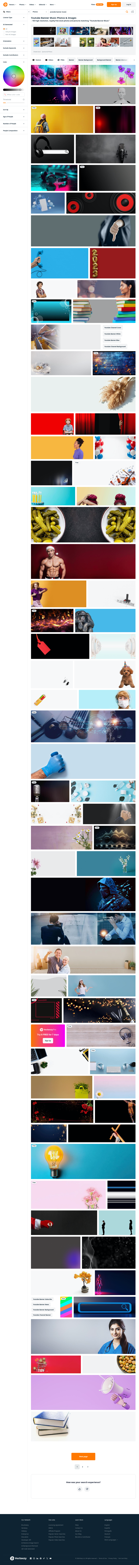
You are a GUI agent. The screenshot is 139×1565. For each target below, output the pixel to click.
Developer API (26, 1540)
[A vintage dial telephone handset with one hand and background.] (59, 263)
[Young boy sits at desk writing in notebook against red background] (52, 424)
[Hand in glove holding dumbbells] (83, 761)
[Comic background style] (46, 1010)
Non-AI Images (11, 34)
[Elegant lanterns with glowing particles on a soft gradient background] (49, 1133)
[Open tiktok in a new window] (44, 1558)
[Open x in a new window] (47, 1558)
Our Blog (78, 1534)
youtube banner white (112, 334)
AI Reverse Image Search (30, 1543)
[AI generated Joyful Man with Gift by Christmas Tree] (83, 561)
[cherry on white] (52, 674)
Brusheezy (25, 1525)
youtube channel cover (112, 328)
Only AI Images (11, 32)
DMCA (51, 1528)
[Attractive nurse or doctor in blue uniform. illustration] (83, 1336)
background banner (104, 60)
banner (71, 60)
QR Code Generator (28, 1549)
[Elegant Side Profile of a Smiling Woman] (106, 289)
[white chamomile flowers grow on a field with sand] (61, 838)
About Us (78, 1531)
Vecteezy (24, 1528)
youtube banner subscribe (42, 1299)
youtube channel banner (42, 1315)
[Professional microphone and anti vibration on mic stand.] (53, 95)
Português (108, 1531)
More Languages (110, 1540)
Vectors (11, 5)
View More (126, 42)
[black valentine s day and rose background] (62, 1111)
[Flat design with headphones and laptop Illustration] (113, 1061)
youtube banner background (43, 1310)
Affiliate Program (54, 1531)
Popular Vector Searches (57, 1534)
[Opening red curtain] (105, 424)
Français (107, 1537)
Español (107, 1528)
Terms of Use (103, 1558)
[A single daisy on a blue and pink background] (115, 1087)
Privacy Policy (112, 1558)
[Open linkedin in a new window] (37, 1558)
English (107, 1525)
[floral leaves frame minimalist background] (48, 985)
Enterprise (25, 1534)
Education (24, 1537)
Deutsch (107, 1534)
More (52, 5)
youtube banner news (41, 1304)
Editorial (42, 5)
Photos (21, 5)
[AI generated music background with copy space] (114, 363)
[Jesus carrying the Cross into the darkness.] (102, 1133)
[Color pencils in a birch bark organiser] (54, 699)
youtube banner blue (111, 340)
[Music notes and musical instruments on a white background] (105, 473)
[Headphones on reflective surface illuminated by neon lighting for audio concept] (54, 178)
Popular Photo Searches (57, 1537)
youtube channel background (115, 346)
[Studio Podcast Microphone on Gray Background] (106, 149)
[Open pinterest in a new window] (40, 1558)
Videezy (24, 1531)
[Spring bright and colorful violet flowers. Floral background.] (108, 75)
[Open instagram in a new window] (34, 1558)
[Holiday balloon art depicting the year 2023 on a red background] (113, 263)
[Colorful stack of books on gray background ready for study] (104, 311)
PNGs (62, 60)
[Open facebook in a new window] (31, 1558)
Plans (93, 4)
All (6, 29)
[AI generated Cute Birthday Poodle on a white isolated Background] (105, 674)
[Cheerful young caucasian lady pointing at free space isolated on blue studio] (102, 985)
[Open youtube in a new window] (50, 1558)
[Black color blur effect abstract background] (107, 178)
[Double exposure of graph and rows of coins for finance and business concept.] (115, 838)
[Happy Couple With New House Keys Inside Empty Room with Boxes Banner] (83, 960)
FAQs (77, 1525)
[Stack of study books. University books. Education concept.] (83, 1426)
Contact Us (79, 1528)
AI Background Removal (29, 1546)
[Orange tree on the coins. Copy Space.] (62, 1282)
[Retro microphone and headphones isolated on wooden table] (101, 1035)
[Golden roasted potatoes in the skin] (109, 1364)
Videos (31, 5)
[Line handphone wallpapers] (66, 1307)
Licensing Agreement (56, 1525)
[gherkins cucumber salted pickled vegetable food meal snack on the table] (83, 524)
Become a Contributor (82, 1537)
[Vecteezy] (5, 4)
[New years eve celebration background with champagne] (99, 1010)
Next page (83, 1456)
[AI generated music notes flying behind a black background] (52, 620)
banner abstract (121, 60)
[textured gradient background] (55, 1253)
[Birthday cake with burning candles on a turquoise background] (53, 496)
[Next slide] (132, 60)
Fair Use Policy (123, 1558)
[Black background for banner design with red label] (60, 646)
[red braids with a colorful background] (106, 496)
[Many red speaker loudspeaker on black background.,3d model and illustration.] (101, 203)
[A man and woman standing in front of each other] (117, 1222)
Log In (128, 4)
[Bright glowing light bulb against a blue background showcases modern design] (83, 1161)
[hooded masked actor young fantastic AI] (83, 894)
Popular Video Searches (57, 1540)
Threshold (7, 99)
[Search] (127, 12)
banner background (86, 60)
